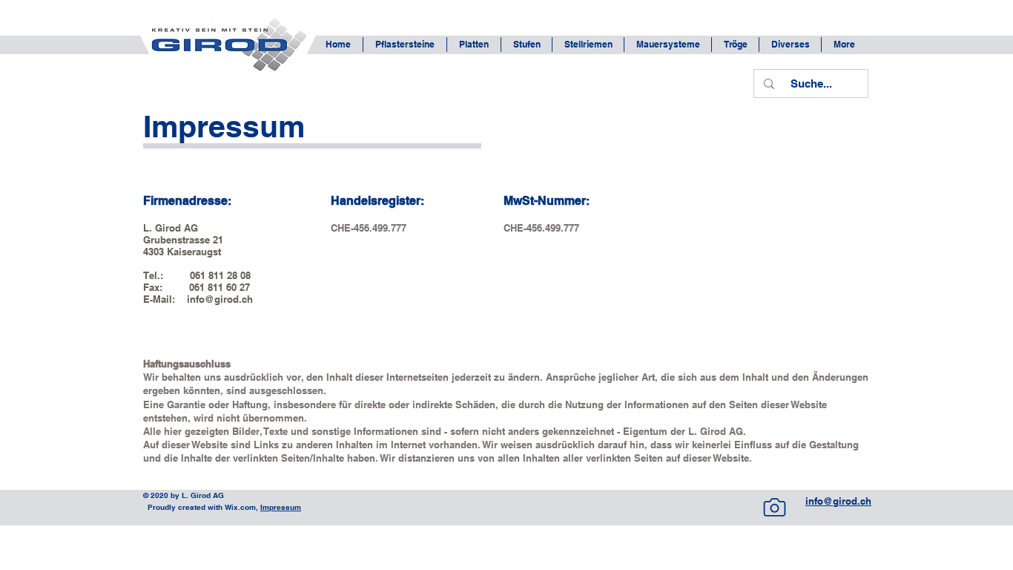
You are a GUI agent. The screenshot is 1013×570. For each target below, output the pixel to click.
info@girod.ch (220, 299)
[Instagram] (774, 507)
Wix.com (239, 506)
